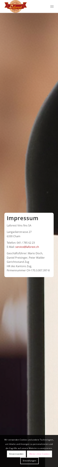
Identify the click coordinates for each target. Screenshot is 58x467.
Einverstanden (16, 454)
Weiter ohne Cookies (39, 454)
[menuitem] (52, 6)
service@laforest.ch (27, 247)
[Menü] (52, 6)
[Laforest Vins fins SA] (24, 6)
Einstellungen (29, 460)
